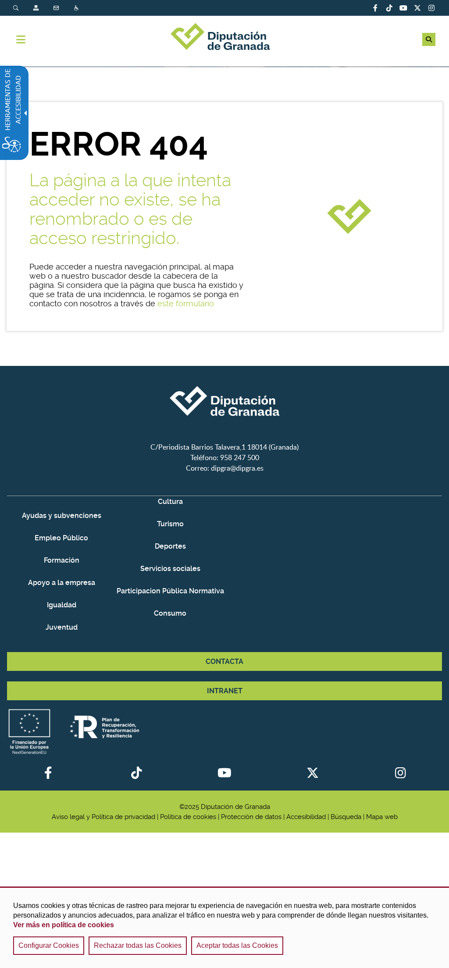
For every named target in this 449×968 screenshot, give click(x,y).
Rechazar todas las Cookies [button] (138, 945)
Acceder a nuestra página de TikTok (389, 8)
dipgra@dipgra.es (237, 468)
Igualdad (61, 605)
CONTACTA (224, 661)
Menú (20, 39)
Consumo (170, 613)
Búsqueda (16, 8)
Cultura (170, 501)
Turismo (170, 524)
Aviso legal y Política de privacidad (103, 817)
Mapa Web (36, 8)
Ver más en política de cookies (63, 925)
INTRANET (224, 691)
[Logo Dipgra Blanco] (224, 436)
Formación (61, 560)
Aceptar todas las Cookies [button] (237, 945)
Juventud (62, 627)
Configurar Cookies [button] (48, 945)
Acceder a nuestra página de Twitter (417, 8)
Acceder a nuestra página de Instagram (431, 8)
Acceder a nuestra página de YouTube (403, 8)
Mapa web (382, 817)
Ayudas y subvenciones (61, 515)
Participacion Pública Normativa (170, 591)
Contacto (57, 8)
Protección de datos (251, 817)
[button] (428, 39)
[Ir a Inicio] (224, 37)
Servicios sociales (170, 568)
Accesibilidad (77, 8)
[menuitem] (23, 8)
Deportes (170, 546)
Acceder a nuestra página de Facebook (375, 8)
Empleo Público (61, 538)
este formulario (185, 303)
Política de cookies (188, 817)
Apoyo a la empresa (61, 582)
